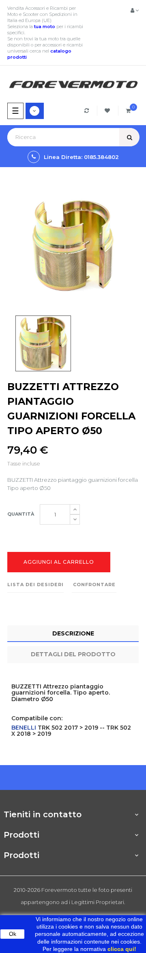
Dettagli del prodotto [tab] (73, 654)
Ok (12, 934)
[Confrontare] (87, 111)
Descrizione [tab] (73, 633)
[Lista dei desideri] (108, 111)
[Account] (135, 10)
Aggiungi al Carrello (59, 562)
